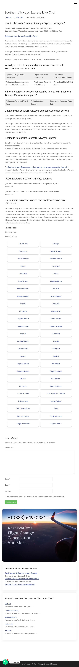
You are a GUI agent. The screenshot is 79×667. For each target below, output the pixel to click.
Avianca (23, 356)
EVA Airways (56, 379)
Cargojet (56, 244)
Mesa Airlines (23, 281)
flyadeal (56, 356)
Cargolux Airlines (23, 319)
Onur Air (23, 379)
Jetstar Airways (23, 259)
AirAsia (56, 341)
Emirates (8, 631)
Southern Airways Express (41, 664)
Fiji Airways (23, 251)
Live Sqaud (26, 664)
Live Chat (19, 17)
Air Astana (23, 311)
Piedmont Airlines (56, 259)
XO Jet (23, 266)
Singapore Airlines (23, 424)
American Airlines (23, 289)
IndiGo (56, 274)
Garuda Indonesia (23, 371)
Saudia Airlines (23, 349)
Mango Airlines (56, 401)
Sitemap (54, 664)
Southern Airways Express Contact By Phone (21, 36)
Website (8, 491)
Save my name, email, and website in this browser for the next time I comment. (35, 497)
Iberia (56, 409)
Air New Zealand (56, 416)
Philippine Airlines (23, 326)
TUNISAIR (23, 274)
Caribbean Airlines (11, 610)
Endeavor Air (56, 311)
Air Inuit (56, 289)
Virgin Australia (55, 424)
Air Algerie (23, 386)
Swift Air (8, 604)
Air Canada (56, 266)
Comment (9, 448)
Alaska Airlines (56, 296)
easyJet (23, 334)
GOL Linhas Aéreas (23, 409)
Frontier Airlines (56, 281)
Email (7, 485)
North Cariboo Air (11, 617)
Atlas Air (23, 304)
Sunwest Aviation (56, 326)
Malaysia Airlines (23, 416)
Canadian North (23, 394)
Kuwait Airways (55, 319)
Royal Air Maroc (56, 386)
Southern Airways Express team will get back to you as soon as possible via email (37, 167)
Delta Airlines (23, 401)
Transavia (55, 304)
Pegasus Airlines (23, 364)
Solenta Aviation (23, 341)
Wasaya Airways (23, 296)
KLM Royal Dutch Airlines (56, 394)
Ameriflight (56, 364)
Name (7, 479)
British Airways (56, 251)
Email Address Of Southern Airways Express (21, 573)
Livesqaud (8, 17)
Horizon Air (56, 349)
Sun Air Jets (23, 244)
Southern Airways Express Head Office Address (22, 579)
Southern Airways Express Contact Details (20, 585)
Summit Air (56, 334)
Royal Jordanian (56, 371)
